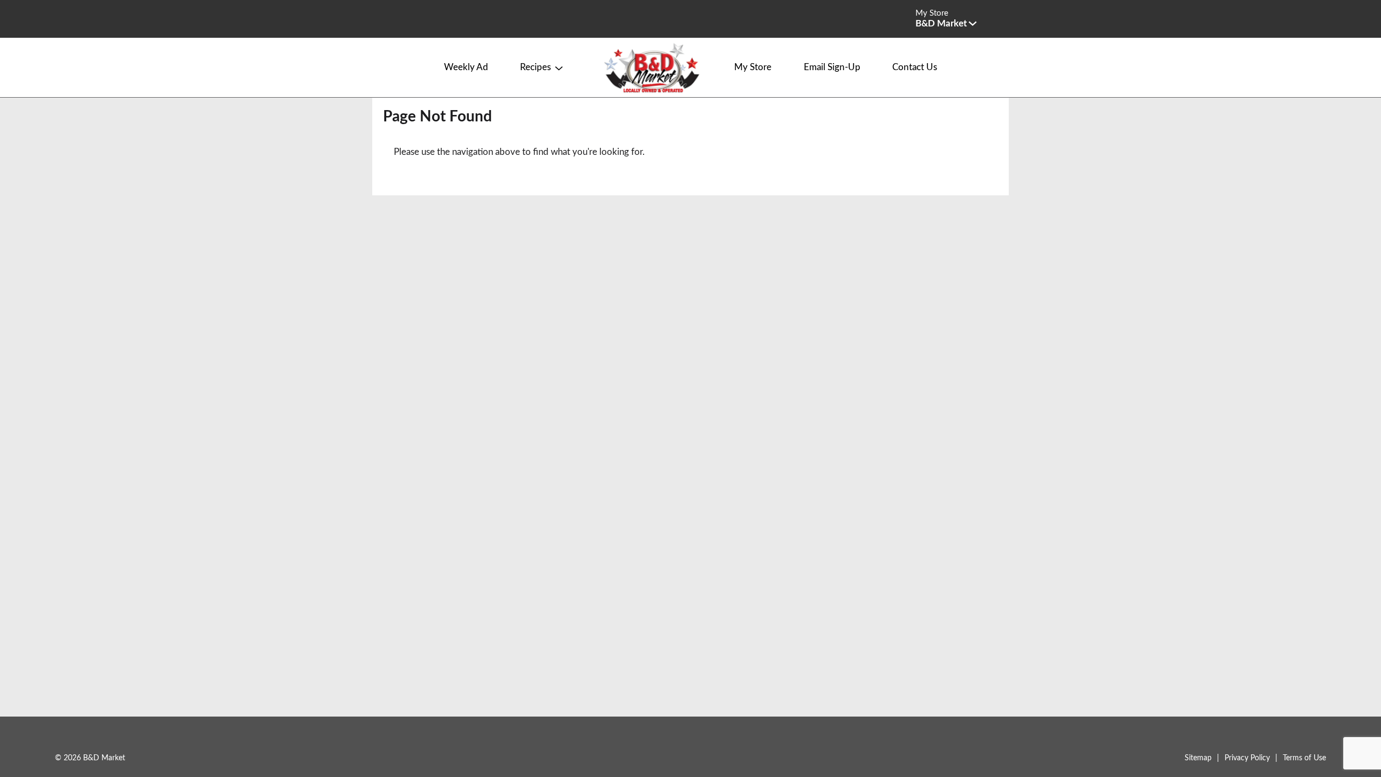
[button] (945, 23)
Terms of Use (1304, 758)
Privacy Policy (1247, 758)
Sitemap (1198, 758)
